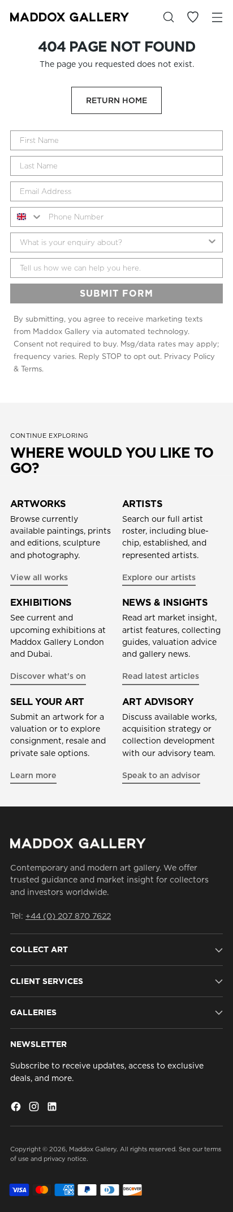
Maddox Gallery (92, 1149)
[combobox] (27, 217)
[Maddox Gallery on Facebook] (17, 1108)
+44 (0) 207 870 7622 (68, 916)
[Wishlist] (192, 17)
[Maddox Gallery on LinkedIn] (53, 1108)
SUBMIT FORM (116, 293)
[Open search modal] (168, 17)
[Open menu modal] (216, 17)
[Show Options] (212, 242)
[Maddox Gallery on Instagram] (35, 1108)
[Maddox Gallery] (69, 17)
